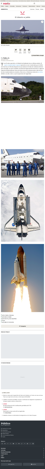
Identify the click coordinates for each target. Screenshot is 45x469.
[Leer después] (20, 49)
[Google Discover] (5, 443)
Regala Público (5, 433)
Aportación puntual (6, 431)
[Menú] (1, 3)
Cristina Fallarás (8, 412)
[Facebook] (8, 443)
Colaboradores (4, 453)
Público (5, 423)
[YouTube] (19, 443)
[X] (10, 443)
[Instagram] (16, 443)
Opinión (6, 6)
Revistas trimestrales (5, 452)
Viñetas (41, 9)
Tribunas (37, 9)
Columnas (32, 9)
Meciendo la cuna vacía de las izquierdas (14, 411)
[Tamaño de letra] (24, 49)
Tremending (12, 6)
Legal (2, 455)
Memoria (38, 6)
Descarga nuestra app (6, 460)
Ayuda (3, 436)
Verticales (3, 450)
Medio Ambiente (32, 6)
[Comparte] (15, 49)
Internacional (18, 6)
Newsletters (5, 430)
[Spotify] (27, 443)
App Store (34, 464)
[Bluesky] (13, 443)
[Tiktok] (22, 443)
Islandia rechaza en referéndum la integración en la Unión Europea (19, 415)
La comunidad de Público (8, 435)
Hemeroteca (4, 9)
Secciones (3, 448)
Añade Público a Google (38, 55)
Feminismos (25, 6)
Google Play (12, 464)
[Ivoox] (33, 443)
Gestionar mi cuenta (6, 428)
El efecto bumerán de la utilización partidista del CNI (17, 405)
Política (2, 6)
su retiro (40, 72)
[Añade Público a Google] (2, 443)
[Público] (20, 3)
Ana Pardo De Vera (8, 407)
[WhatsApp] (30, 443)
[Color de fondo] (29, 49)
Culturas (43, 6)
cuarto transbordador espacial (12, 65)
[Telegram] (24, 443)
